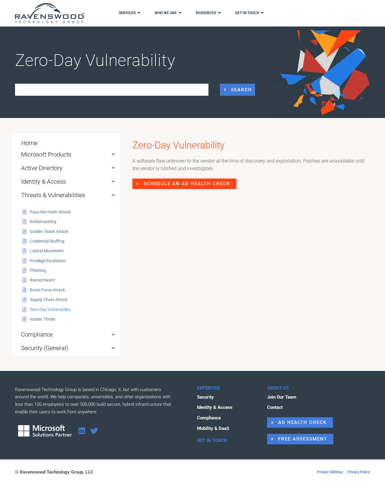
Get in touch (247, 13)
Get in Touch (212, 440)
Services (127, 13)
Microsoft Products (46, 154)
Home (29, 143)
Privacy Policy (358, 472)
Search (241, 89)
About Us (278, 388)
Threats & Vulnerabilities (53, 195)
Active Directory (42, 168)
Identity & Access (43, 182)
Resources (206, 13)
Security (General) (44, 348)
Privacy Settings (330, 472)
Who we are (166, 13)
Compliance (37, 334)
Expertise (208, 388)
